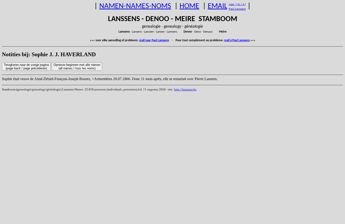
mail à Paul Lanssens (237, 40)
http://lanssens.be (185, 89)
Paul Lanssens (237, 9)
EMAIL (217, 6)
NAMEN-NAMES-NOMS (135, 6)
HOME (189, 6)
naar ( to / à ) (237, 4)
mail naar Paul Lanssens (154, 40)
